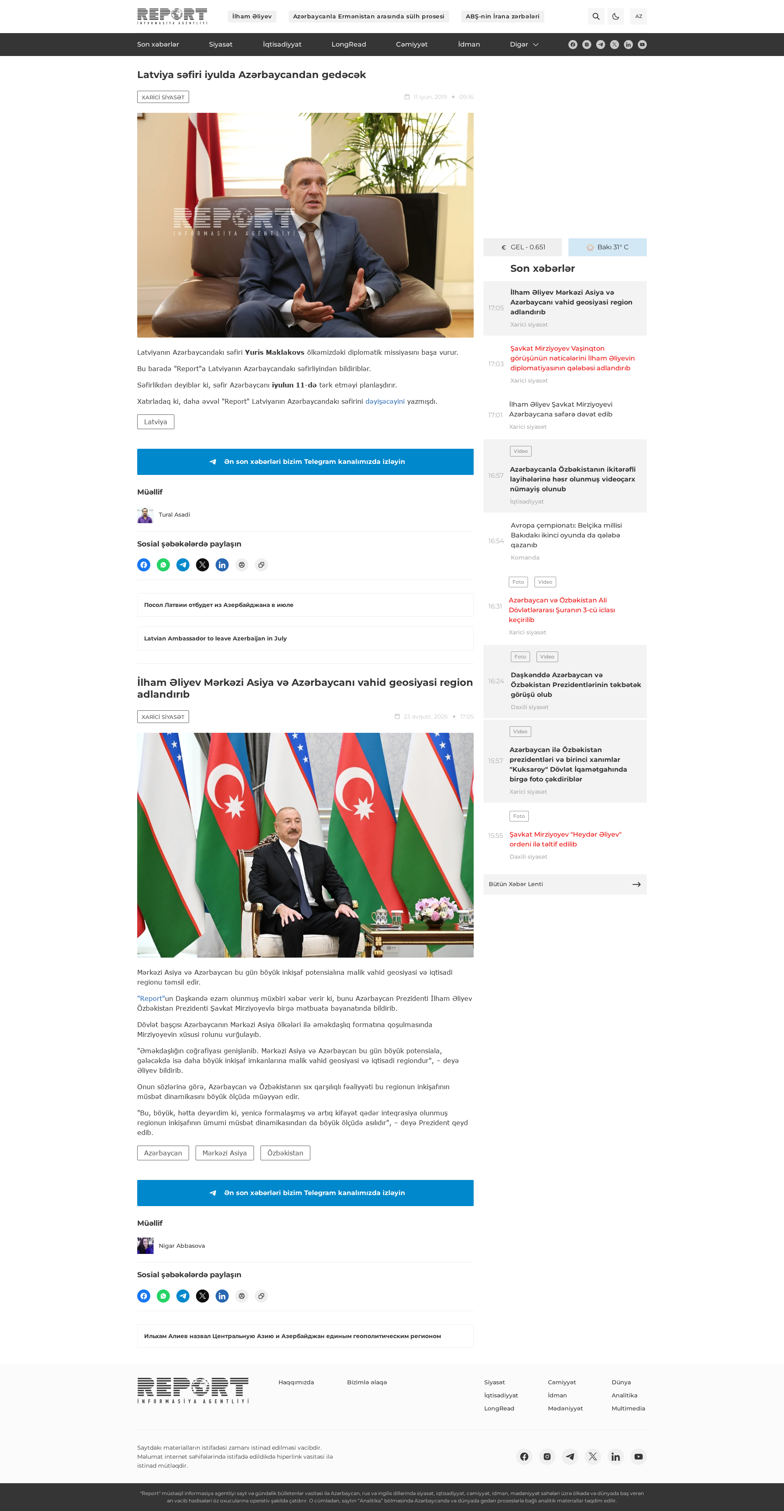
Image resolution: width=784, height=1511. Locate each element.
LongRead (499, 1408)
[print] (241, 564)
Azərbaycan (163, 1153)
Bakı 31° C (613, 247)
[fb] (572, 44)
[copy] (261, 564)
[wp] (163, 564)
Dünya (621, 1382)
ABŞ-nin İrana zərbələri (503, 16)
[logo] (172, 16)
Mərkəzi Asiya (225, 1153)
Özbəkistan (285, 1153)
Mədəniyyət (565, 1408)
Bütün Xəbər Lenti (516, 884)
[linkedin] (628, 44)
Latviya (155, 421)
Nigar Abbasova (182, 1245)
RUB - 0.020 (528, 247)
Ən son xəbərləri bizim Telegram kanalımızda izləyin (314, 462)
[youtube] (642, 44)
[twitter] (614, 44)
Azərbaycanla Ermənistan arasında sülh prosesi (369, 16)
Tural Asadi (174, 514)
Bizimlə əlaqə (367, 1382)
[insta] (586, 44)
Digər (519, 44)
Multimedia (628, 1408)
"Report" (151, 998)
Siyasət (494, 1382)
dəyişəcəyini (385, 401)
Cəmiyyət (562, 1382)
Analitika (624, 1395)
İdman (557, 1395)
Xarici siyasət (163, 97)
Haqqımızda (296, 1382)
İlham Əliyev (252, 16)
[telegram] (600, 44)
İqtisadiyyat (501, 1395)
